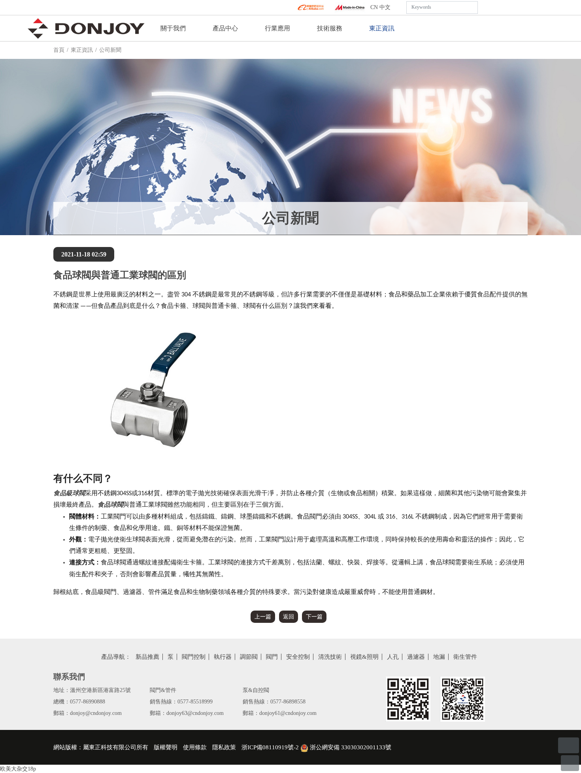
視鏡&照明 (364, 657)
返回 (288, 617)
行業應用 (277, 28)
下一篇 (314, 617)
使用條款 (195, 747)
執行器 (223, 657)
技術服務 (329, 28)
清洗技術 (330, 657)
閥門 (272, 657)
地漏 (439, 657)
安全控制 (298, 657)
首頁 (58, 50)
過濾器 (416, 657)
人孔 (393, 657)
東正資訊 (381, 28)
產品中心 (225, 28)
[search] (484, 7)
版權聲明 (165, 747)
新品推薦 (147, 657)
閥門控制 (194, 657)
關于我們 (173, 28)
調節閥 (249, 657)
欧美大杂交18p (18, 769)
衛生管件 (465, 657)
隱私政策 (224, 747)
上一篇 (263, 617)
